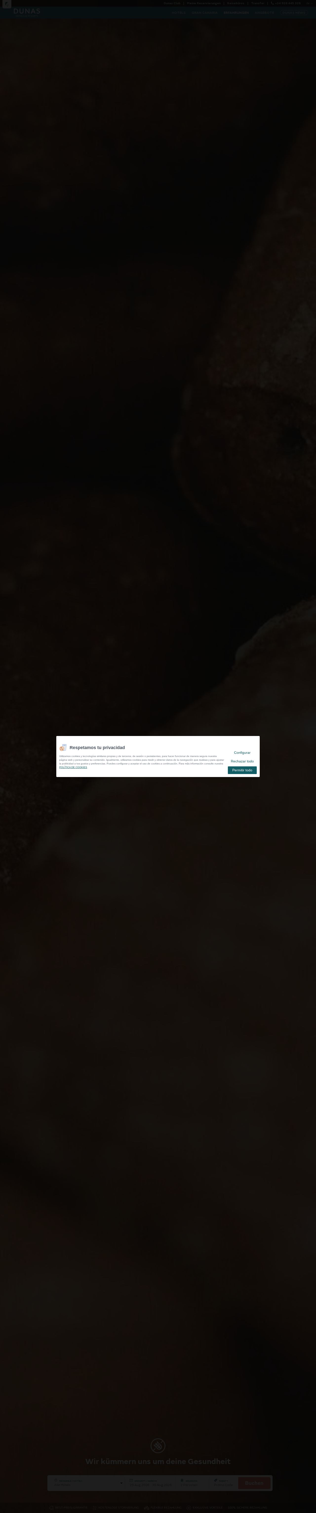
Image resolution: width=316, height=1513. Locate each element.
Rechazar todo (242, 761)
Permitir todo (242, 770)
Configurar (242, 753)
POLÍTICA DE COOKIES (73, 767)
